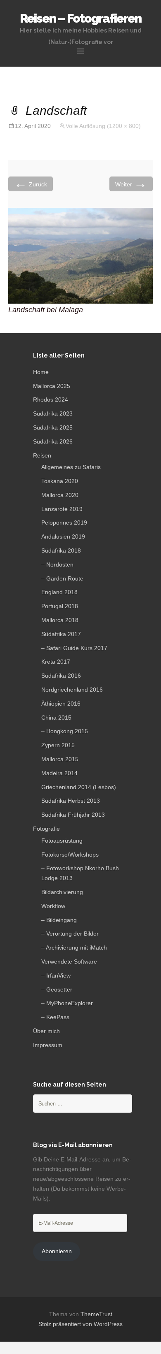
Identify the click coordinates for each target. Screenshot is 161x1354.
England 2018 (59, 592)
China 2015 (56, 717)
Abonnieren (57, 1251)
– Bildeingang (59, 920)
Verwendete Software (69, 961)
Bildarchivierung (62, 892)
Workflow (53, 906)
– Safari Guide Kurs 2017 (74, 648)
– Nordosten (57, 564)
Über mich (46, 1031)
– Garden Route (62, 578)
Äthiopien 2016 (60, 703)
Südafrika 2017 (61, 634)
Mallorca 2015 (59, 759)
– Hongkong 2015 (64, 731)
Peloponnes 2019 (64, 522)
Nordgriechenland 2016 (72, 689)
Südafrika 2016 (61, 675)
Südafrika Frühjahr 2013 (73, 814)
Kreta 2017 (55, 661)
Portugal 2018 (59, 606)
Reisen (42, 455)
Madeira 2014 (59, 773)
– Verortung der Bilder (70, 933)
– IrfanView (56, 975)
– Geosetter (56, 989)
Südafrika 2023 (53, 413)
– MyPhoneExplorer (67, 1003)
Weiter (131, 184)
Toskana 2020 (59, 481)
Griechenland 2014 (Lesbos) (78, 787)
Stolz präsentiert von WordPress (80, 1324)
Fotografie (46, 828)
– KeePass (55, 1017)
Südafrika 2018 (61, 550)
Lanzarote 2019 (62, 509)
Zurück (30, 184)
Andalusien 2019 (63, 536)
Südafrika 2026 (53, 441)
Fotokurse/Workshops (70, 854)
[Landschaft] (80, 255)
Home (41, 372)
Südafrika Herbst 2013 (70, 800)
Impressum (47, 1045)
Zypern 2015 (58, 745)
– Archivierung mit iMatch (74, 947)
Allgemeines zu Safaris (71, 467)
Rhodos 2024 (50, 399)
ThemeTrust (96, 1314)
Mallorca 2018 (59, 620)
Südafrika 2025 (53, 427)
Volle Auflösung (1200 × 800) (103, 126)
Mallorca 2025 (51, 386)
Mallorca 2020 (59, 495)
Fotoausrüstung (62, 840)
